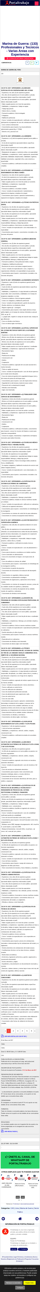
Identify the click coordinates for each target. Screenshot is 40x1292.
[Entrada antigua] (37, 1219)
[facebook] (27, 63)
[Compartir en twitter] (37, 63)
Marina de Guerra (26, 1208)
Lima (17, 1208)
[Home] (20, 1219)
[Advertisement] (20, 24)
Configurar (20, 1287)
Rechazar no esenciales (13, 1283)
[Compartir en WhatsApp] (32, 63)
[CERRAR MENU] (37, 3)
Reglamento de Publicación (15, 1259)
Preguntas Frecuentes (32, 1259)
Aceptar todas (29, 1283)
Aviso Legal (13, 1257)
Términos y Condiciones (24, 1257)
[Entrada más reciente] (3, 1219)
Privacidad (5, 1257)
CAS (12, 1208)
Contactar (20, 1261)
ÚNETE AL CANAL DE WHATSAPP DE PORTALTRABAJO (21, 1160)
